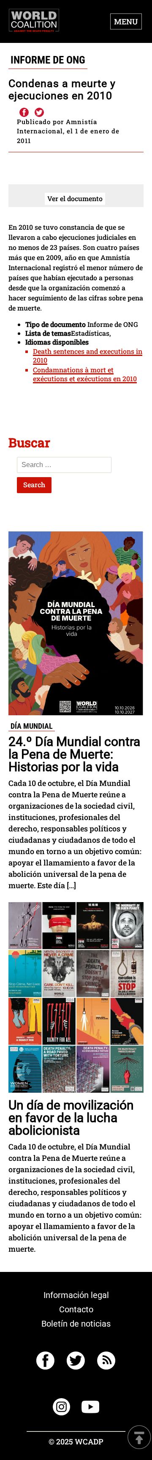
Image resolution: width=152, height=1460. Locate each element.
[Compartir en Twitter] (39, 112)
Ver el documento (75, 198)
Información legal (76, 1295)
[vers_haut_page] (139, 1438)
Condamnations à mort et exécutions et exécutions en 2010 (85, 374)
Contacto (76, 1309)
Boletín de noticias (76, 1324)
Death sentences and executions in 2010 (87, 355)
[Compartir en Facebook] (23, 112)
